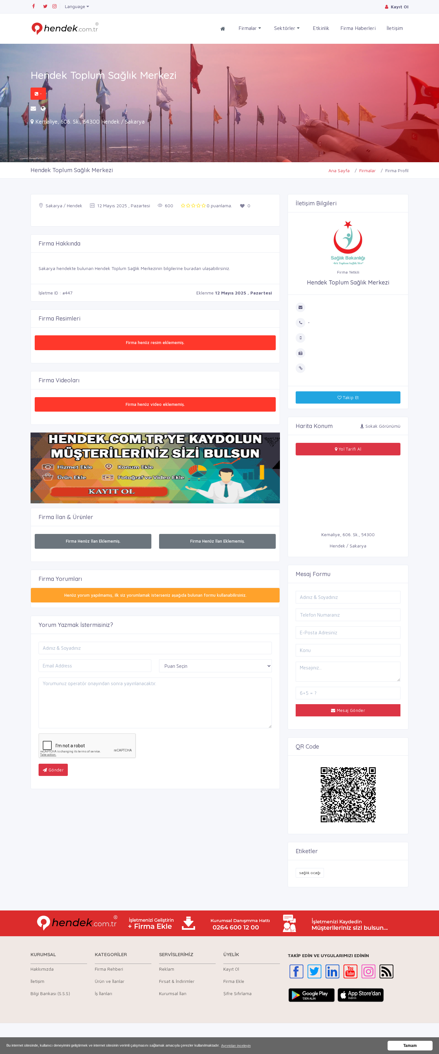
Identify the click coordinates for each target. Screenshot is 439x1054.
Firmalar (248, 28)
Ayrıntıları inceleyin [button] (236, 1046)
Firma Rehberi (109, 969)
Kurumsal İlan (172, 993)
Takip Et (350, 397)
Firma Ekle (233, 981)
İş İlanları (103, 993)
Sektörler (285, 28)
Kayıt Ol (231, 969)
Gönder (55, 769)
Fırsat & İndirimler (176, 981)
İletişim (395, 28)
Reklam (166, 969)
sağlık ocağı (309, 872)
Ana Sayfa (339, 170)
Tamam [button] (410, 1045)
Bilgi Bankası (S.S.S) (50, 993)
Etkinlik (321, 28)
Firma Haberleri (358, 28)
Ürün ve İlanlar (109, 981)
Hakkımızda (42, 969)
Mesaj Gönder (350, 710)
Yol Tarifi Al (349, 449)
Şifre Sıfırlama (237, 993)
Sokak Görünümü (382, 426)
